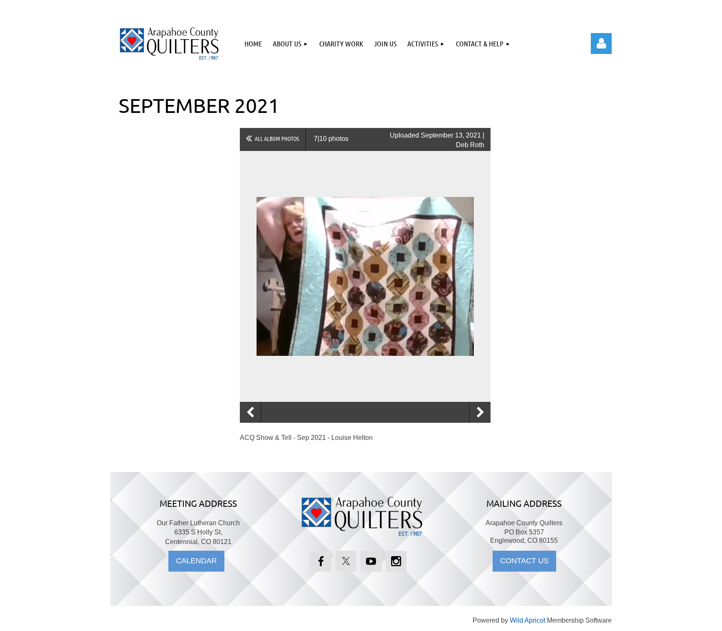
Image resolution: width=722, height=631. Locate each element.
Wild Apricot (527, 620)
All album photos (277, 138)
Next (480, 412)
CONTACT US (524, 561)
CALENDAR (196, 561)
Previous (250, 412)
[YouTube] (371, 561)
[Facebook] (320, 561)
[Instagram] (396, 561)
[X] (346, 561)
